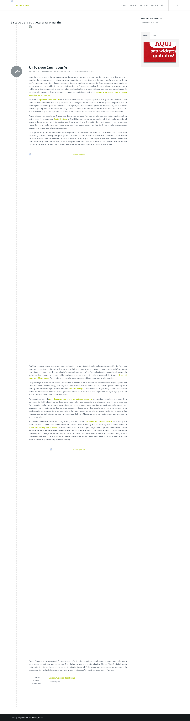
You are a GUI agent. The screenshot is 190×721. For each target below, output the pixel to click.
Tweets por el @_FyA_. (150, 22)
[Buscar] (162, 5)
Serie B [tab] (155, 35)
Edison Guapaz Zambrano (84, 71)
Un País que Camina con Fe (48, 68)
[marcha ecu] (78, 44)
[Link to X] (177, 5)
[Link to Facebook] (173, 5)
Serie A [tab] (145, 35)
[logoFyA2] (20, 5)
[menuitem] (123, 5)
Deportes (59, 71)
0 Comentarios (46, 71)
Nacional (67, 71)
